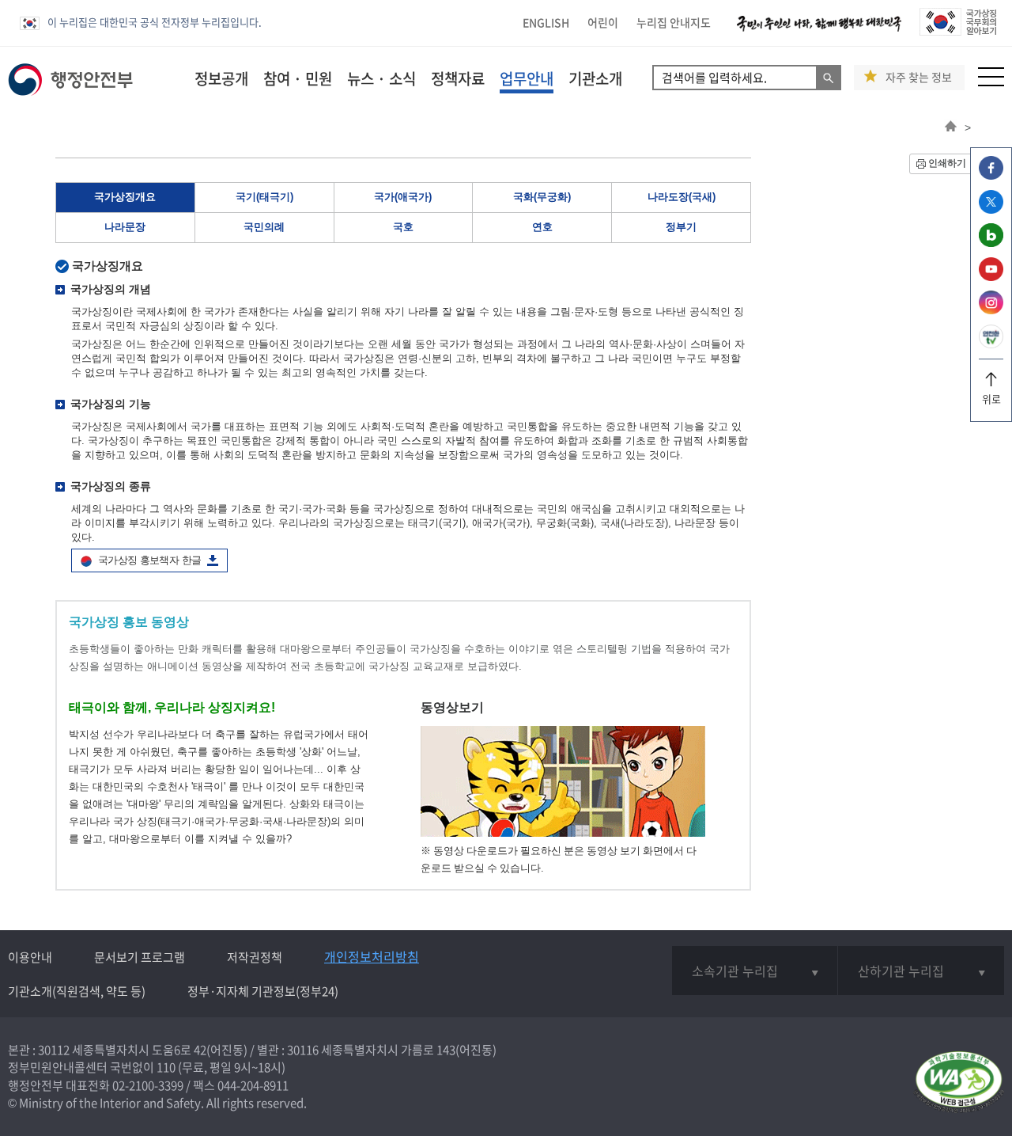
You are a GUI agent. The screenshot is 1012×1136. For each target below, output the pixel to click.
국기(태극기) (264, 197)
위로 (991, 398)
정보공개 (221, 78)
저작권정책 (254, 957)
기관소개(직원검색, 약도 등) (76, 991)
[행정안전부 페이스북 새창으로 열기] (991, 175)
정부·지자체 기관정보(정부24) (262, 991)
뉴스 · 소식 (381, 78)
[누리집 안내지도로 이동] (991, 81)
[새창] (563, 833)
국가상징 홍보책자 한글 (149, 560)
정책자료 (458, 78)
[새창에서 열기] (958, 1083)
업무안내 (526, 78)
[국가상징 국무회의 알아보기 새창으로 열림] (957, 31)
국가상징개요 (125, 197)
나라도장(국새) (682, 197)
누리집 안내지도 (673, 22)
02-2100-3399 (147, 1085)
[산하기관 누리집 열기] (921, 970)
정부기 (681, 227)
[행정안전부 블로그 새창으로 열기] (991, 242)
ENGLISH (546, 22)
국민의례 (264, 227)
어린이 (602, 22)
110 (166, 1067)
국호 (403, 227)
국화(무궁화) (542, 197)
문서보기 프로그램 (139, 957)
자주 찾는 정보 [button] (919, 77)
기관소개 (595, 78)
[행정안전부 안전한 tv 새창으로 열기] (991, 343)
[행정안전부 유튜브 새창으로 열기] (991, 276)
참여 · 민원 (297, 78)
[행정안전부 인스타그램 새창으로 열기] (991, 309)
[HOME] (950, 127)
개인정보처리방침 (371, 956)
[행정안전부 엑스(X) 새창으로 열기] (991, 209)
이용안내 (30, 957)
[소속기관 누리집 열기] (754, 970)
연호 (542, 227)
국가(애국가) (403, 197)
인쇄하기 (947, 163)
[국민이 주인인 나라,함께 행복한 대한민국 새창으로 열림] (819, 31)
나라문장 (124, 227)
